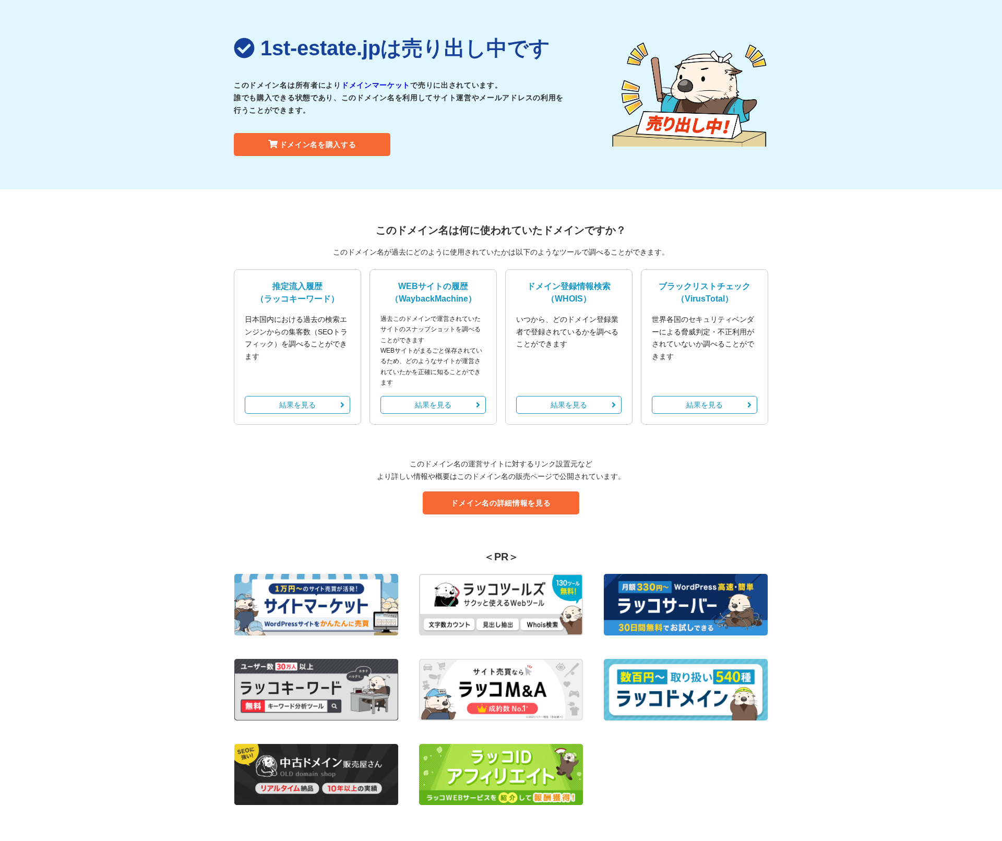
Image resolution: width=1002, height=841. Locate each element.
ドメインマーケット (375, 85)
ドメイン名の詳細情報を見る (501, 503)
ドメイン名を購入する (318, 144)
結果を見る (297, 405)
